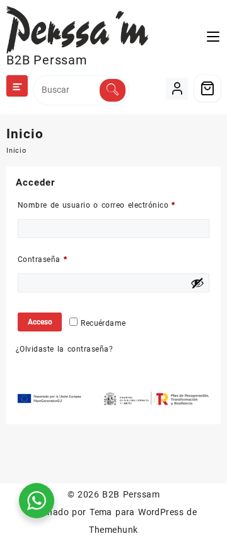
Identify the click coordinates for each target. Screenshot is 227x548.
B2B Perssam (47, 60)
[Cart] (207, 88)
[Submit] (112, 90)
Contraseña (63, 259)
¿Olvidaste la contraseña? (64, 349)
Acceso (40, 322)
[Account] (177, 89)
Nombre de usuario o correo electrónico (113, 205)
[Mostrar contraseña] (197, 283)
